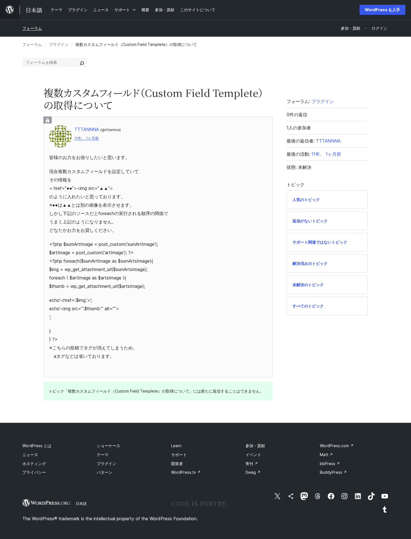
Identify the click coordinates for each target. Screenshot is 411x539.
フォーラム (32, 28)
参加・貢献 (255, 445)
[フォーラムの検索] (82, 62)
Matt (326, 454)
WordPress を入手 (382, 9)
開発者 (177, 463)
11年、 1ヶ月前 (86, 138)
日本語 (81, 503)
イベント (253, 454)
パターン (104, 472)
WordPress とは (36, 445)
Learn (176, 445)
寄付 (251, 463)
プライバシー (34, 472)
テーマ (102, 454)
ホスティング (34, 463)
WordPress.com (337, 445)
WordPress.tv (186, 472)
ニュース (30, 454)
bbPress (330, 463)
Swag (253, 472)
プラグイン (58, 44)
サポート (179, 454)
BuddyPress (333, 472)
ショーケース (108, 445)
